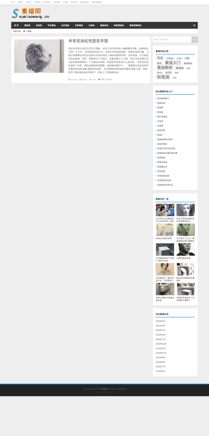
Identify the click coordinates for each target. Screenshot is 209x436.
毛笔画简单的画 (164, 180)
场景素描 (161, 157)
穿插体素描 (162, 162)
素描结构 (74, 2)
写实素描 (37, 2)
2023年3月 (160, 321)
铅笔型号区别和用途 (166, 148)
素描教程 (164, 67)
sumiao (74, 79)
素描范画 (161, 130)
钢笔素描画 (84, 2)
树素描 (160, 112)
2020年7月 (160, 330)
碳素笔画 (161, 103)
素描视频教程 (97, 2)
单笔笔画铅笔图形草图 (88, 41)
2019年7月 (160, 366)
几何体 (179, 58)
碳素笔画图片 (163, 98)
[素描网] (30, 8)
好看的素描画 (163, 176)
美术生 (159, 73)
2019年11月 (161, 348)
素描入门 (172, 63)
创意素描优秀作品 (165, 185)
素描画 (20, 2)
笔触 (103, 79)
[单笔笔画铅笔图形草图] (39, 56)
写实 (160, 58)
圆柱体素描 (162, 116)
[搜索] (194, 25)
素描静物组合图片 (165, 139)
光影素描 (56, 2)
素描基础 (188, 63)
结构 (188, 68)
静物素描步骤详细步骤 (167, 153)
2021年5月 (160, 326)
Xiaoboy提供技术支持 (104, 392)
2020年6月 (160, 335)
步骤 (187, 58)
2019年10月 (161, 353)
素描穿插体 (162, 144)
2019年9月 (160, 357)
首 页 (13, 2)
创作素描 (47, 2)
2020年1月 (160, 339)
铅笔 (176, 73)
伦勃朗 (65, 2)
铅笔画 (28, 2)
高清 (174, 78)
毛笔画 (160, 121)
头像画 (160, 126)
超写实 (169, 72)
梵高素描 (161, 171)
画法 (159, 63)
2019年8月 (160, 362)
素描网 (160, 107)
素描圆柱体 (162, 167)
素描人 (160, 135)
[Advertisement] (85, 416)
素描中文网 (121, 389)
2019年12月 (161, 344)
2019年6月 (160, 371)
